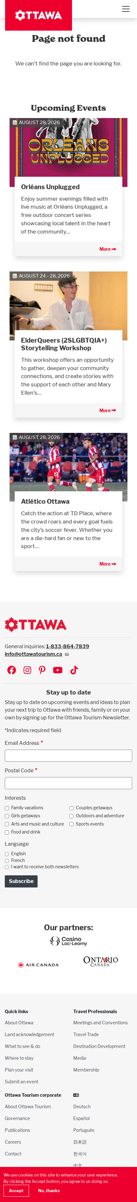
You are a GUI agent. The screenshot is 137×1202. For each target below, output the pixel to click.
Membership (86, 1069)
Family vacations (27, 807)
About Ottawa (19, 1022)
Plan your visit (19, 1069)
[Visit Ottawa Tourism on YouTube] (57, 670)
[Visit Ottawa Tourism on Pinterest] (42, 670)
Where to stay (19, 1058)
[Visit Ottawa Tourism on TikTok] (74, 670)
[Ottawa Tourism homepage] (38, 15)
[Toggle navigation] (125, 9)
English (18, 853)
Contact (13, 1153)
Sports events (90, 824)
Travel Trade (86, 1034)
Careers (13, 1142)
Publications (17, 1130)
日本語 (80, 1142)
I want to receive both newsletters (45, 866)
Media (79, 1058)
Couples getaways (94, 807)
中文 (77, 1165)
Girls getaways (25, 815)
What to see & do (22, 1046)
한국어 (80, 1153)
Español (81, 1118)
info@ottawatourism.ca (33, 654)
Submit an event (21, 1081)
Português (83, 1130)
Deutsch (81, 1106)
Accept (16, 1190)
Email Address (22, 743)
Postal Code (19, 771)
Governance (17, 1118)
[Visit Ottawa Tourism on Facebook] (11, 670)
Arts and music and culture (37, 824)
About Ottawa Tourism (28, 1106)
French (18, 860)
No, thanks (49, 1190)
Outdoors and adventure (100, 815)
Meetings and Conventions (100, 1022)
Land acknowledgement (29, 1034)
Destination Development (99, 1046)
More (105, 249)
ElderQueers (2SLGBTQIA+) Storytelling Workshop (64, 344)
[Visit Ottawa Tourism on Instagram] (27, 670)
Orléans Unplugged (50, 187)
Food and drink (25, 832)
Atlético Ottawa (45, 501)
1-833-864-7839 (67, 646)
